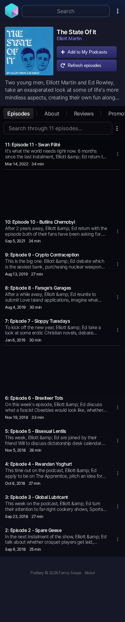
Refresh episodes (84, 65)
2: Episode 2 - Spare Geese (33, 530)
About (51, 113)
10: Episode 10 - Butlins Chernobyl (40, 222)
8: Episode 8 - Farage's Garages (38, 288)
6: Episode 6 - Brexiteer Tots (34, 398)
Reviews (84, 113)
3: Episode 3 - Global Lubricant (36, 497)
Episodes (18, 113)
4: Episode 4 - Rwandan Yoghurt (38, 464)
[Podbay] (11, 16)
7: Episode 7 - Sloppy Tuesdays (37, 321)
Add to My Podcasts (87, 52)
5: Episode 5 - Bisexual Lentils (35, 431)
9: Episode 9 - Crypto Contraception (42, 254)
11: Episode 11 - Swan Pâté (32, 144)
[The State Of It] (29, 51)
